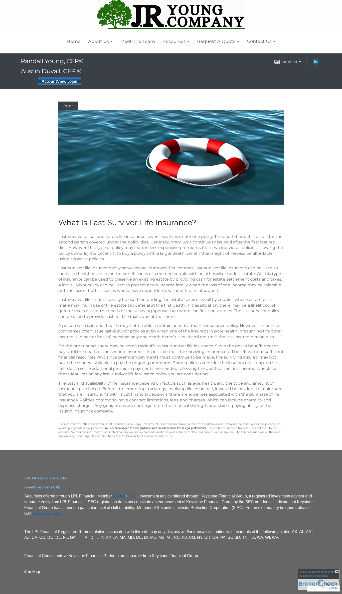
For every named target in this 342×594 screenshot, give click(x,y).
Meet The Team (137, 41)
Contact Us (259, 41)
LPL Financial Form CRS (46, 478)
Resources (174, 41)
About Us (98, 41)
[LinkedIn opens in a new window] (316, 63)
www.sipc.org (46, 513)
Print (68, 106)
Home (74, 41)
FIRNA (119, 496)
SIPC (132, 496)
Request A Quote (216, 41)
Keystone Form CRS (42, 487)
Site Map (32, 571)
